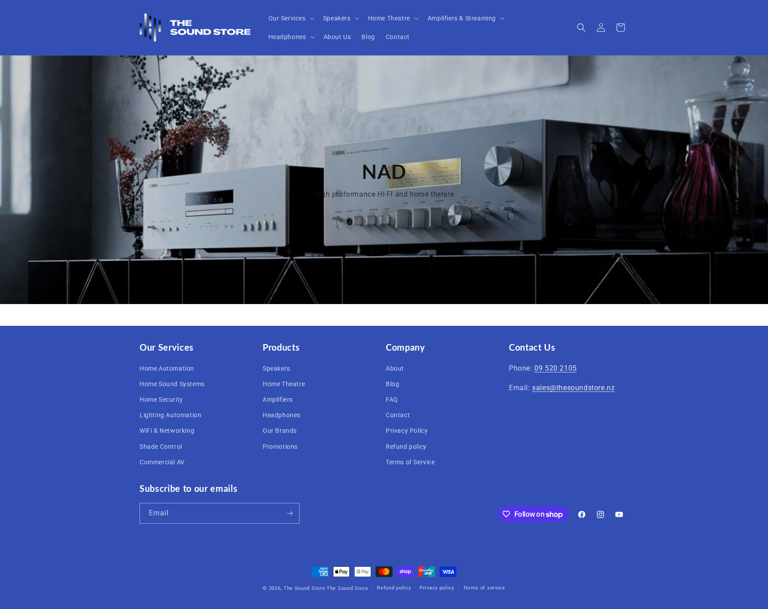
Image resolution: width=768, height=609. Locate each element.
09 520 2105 (555, 368)
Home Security (161, 399)
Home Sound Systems (172, 383)
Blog (392, 383)
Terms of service (484, 588)
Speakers (276, 368)
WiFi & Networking (167, 430)
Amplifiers (278, 399)
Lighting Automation (170, 414)
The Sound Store (304, 588)
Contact (398, 414)
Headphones (281, 414)
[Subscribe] (289, 513)
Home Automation (167, 368)
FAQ (392, 399)
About (395, 368)
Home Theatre (284, 383)
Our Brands (280, 430)
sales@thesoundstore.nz (573, 388)
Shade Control (161, 446)
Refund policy (406, 446)
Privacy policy (437, 588)
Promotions (280, 446)
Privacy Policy (407, 430)
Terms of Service (410, 461)
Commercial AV (162, 461)
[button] (290, 18)
